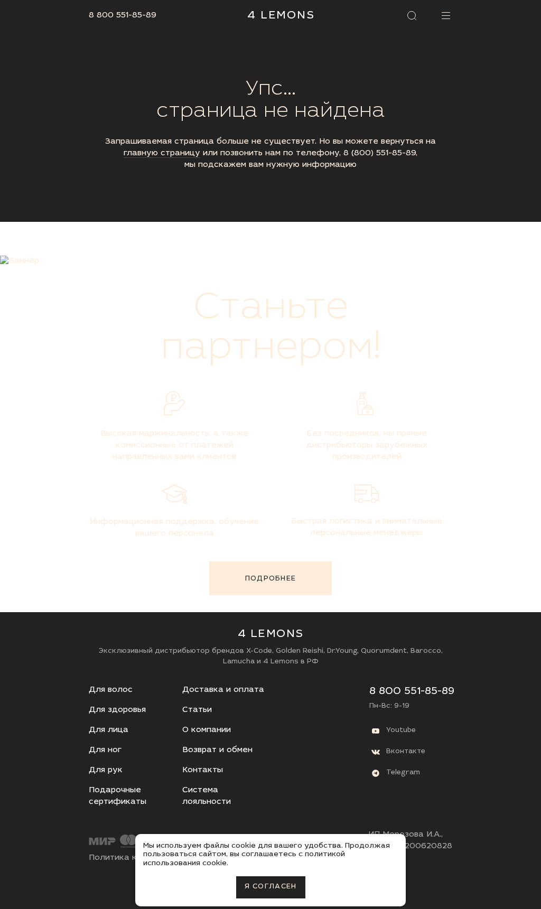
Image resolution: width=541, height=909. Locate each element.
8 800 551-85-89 (122, 16)
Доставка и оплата (223, 690)
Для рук (106, 770)
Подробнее (270, 579)
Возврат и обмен (217, 750)
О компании (206, 730)
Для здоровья (117, 710)
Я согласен (271, 887)
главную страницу (162, 153)
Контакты (202, 770)
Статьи (197, 710)
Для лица (108, 730)
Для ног (105, 750)
